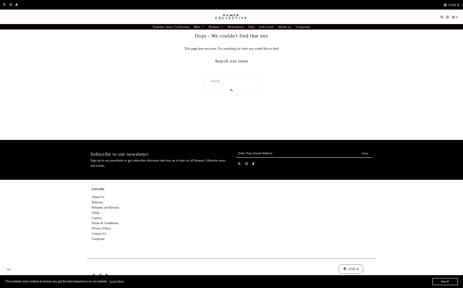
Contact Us (99, 233)
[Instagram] (10, 5)
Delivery (97, 202)
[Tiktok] (16, 5)
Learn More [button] (116, 281)
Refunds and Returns (105, 207)
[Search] (442, 16)
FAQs (95, 213)
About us (284, 27)
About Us (98, 197)
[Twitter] (4, 5)
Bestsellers (236, 27)
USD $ (454, 5)
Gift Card (266, 27)
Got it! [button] (445, 281)
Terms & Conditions (105, 223)
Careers (97, 218)
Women (214, 27)
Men (197, 27)
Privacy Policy (101, 228)
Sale (251, 27)
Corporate (303, 27)
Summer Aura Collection (171, 27)
